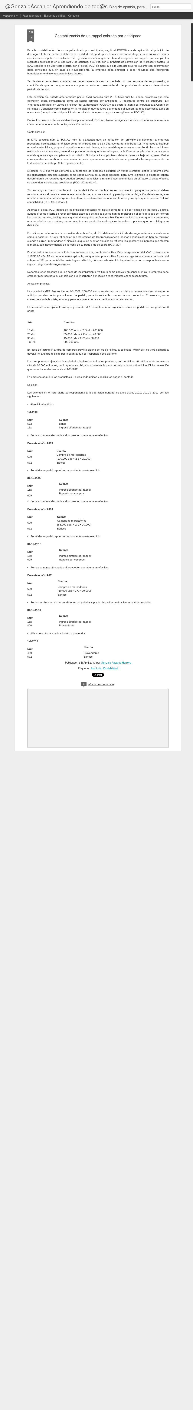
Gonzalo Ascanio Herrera (116, 662)
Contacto (73, 15)
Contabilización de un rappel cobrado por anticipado (98, 35)
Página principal (31, 15)
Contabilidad (110, 668)
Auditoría (96, 668)
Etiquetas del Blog (55, 15)
